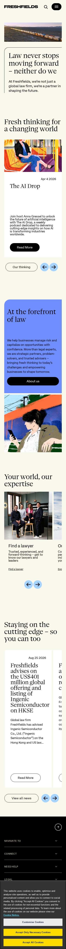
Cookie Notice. (11, 915)
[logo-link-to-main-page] (21, 7)
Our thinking (21, 267)
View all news (21, 798)
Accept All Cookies (33, 942)
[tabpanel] (33, 198)
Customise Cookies (33, 922)
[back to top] (58, 827)
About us (33, 381)
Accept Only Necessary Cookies (33, 932)
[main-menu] (56, 7)
